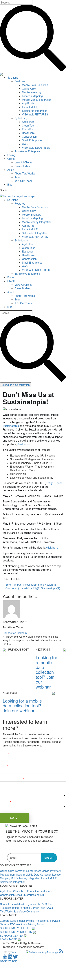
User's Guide (44, 904)
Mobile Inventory (31, 92)
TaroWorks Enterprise (27, 151)
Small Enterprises (32, 140)
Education (28, 129)
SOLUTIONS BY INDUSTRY (16, 932)
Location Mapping (32, 96)
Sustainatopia (11, 425)
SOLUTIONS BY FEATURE (15, 928)
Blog (9, 184)
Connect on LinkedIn (15, 633)
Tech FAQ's (46, 908)
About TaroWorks (25, 173)
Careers (5, 920)
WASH (25, 144)
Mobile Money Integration (37, 99)
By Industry (21, 118)
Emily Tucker (54, 483)
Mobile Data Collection (35, 85)
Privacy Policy (36, 924)
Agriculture (28, 122)
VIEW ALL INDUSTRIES (36, 147)
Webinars (22, 924)
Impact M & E (30, 107)
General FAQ (8, 924)
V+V (13, 952)
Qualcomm (23, 444)
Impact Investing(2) (25, 584)
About (10, 170)
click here (52, 547)
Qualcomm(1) (13, 588)
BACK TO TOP (8, 961)
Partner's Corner (29, 908)
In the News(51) (46, 584)
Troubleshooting (9, 908)
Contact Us (7, 904)
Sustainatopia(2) (50, 588)
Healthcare (28, 133)
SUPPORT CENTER (11, 935)
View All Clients (23, 162)
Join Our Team (23, 181)
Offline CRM (29, 88)
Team (18, 177)
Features (20, 81)
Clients (11, 158)
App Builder (28, 103)
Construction (29, 136)
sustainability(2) (31, 588)
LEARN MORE (8, 939)
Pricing (11, 155)
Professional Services (47, 920)
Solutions (12, 77)
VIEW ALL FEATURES (35, 114)
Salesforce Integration (34, 111)
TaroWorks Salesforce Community (20, 911)
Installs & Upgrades (25, 904)
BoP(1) (10, 584)
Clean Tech (28, 125)
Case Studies (22, 166)
